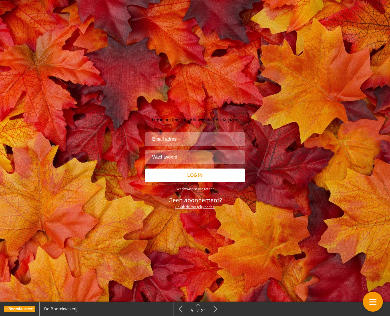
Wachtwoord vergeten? (195, 189)
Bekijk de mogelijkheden (195, 206)
